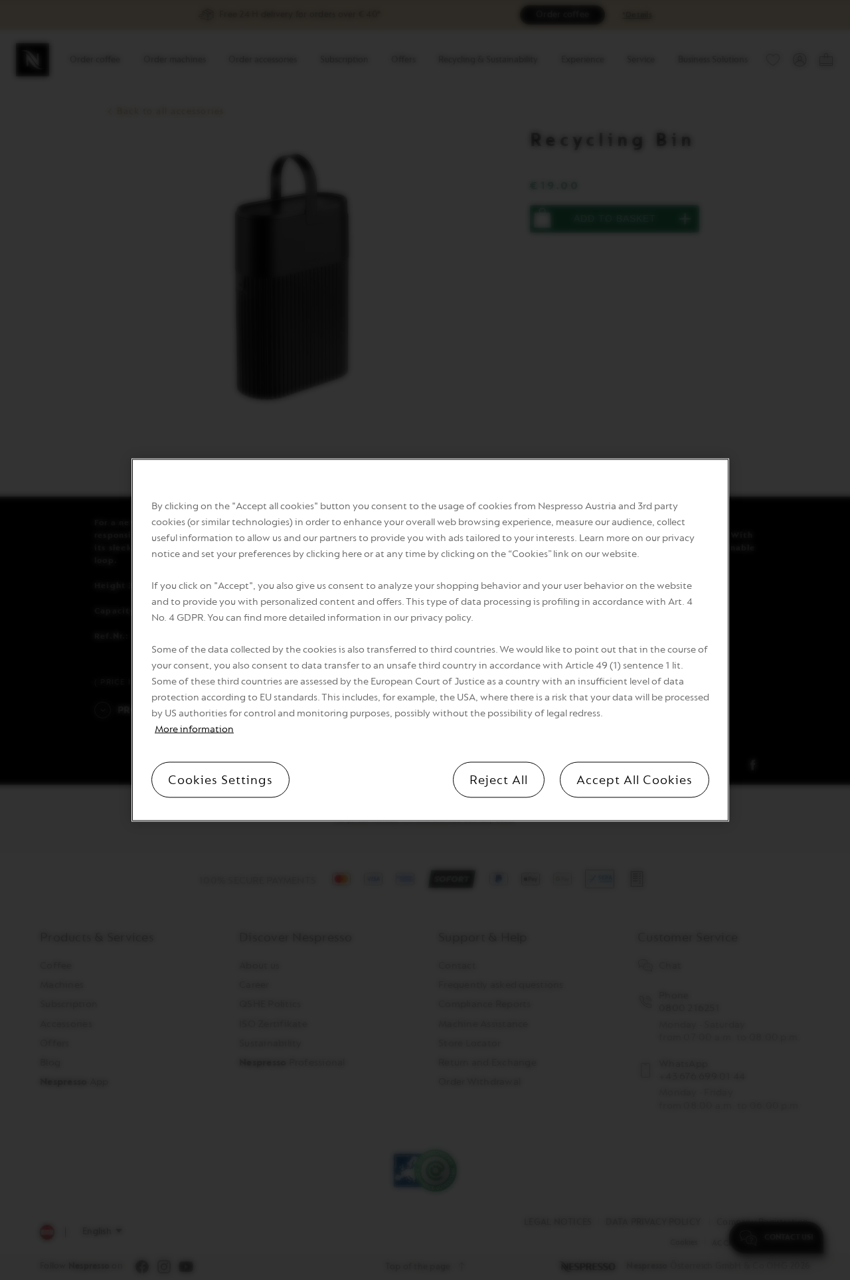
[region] (430, 640)
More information (194, 729)
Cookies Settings (220, 780)
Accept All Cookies (634, 780)
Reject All (498, 780)
